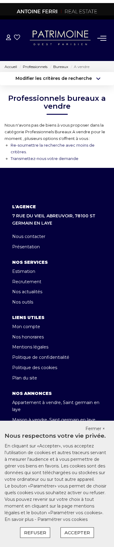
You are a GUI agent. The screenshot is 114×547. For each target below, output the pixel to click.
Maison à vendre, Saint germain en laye (53, 420)
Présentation (26, 247)
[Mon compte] (8, 38)
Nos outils (22, 302)
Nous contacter (28, 236)
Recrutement (26, 281)
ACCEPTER (77, 532)
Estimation (23, 271)
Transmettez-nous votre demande (44, 158)
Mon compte (26, 326)
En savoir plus (20, 519)
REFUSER (35, 532)
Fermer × (95, 428)
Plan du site (24, 378)
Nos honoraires (28, 337)
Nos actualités (27, 291)
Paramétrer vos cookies (62, 519)
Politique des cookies (34, 367)
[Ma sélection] (17, 38)
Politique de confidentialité (40, 357)
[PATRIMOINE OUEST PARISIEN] (57, 11)
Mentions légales (30, 347)
